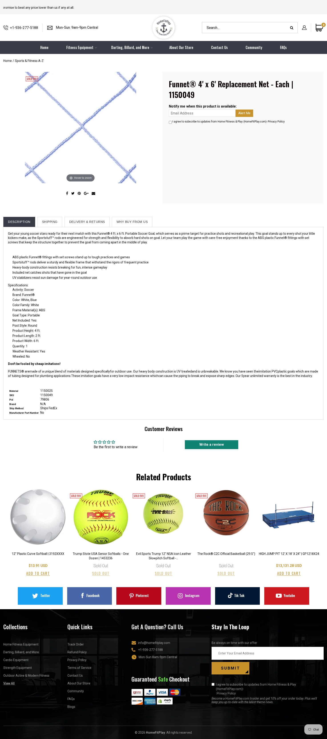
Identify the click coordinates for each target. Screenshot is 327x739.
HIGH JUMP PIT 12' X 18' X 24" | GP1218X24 (289, 554)
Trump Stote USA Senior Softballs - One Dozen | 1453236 (101, 556)
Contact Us (219, 47)
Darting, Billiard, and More (21, 652)
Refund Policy (77, 652)
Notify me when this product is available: (203, 106)
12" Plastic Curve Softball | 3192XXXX (38, 554)
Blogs (71, 706)
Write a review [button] (211, 444)
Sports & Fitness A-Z (29, 61)
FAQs (283, 47)
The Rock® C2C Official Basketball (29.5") (226, 554)
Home (7, 61)
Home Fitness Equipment (20, 644)
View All (9, 683)
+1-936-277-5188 (24, 28)
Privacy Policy (276, 121)
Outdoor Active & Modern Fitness (26, 675)
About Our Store (181, 47)
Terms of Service (79, 668)
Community (254, 47)
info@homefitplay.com (154, 643)
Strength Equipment (17, 668)
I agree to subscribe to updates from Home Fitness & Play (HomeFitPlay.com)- (256, 689)
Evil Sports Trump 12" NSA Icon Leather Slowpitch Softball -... (163, 556)
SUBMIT (230, 668)
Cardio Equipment (15, 660)
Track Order (75, 644)
